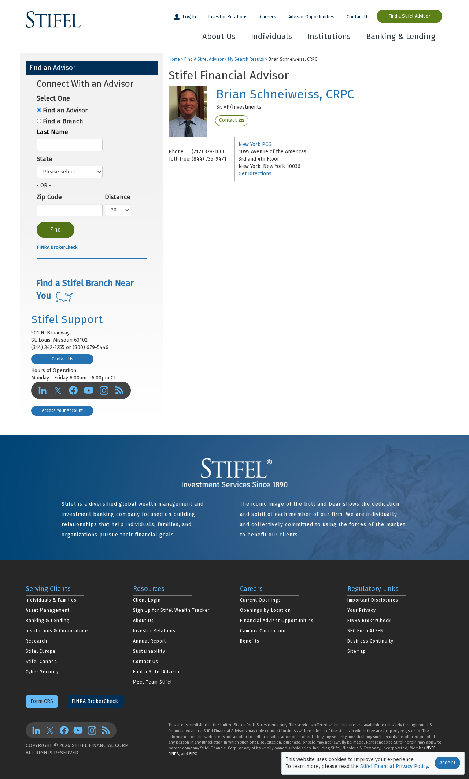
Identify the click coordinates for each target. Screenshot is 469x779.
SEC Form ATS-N (365, 630)
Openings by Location (265, 610)
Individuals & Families (51, 600)
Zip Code (49, 197)
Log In (188, 16)
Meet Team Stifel (152, 682)
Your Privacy (361, 610)
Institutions (329, 36)
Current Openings (260, 600)
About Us (219, 36)
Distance (117, 197)
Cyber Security (42, 671)
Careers (268, 16)
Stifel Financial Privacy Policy (394, 766)
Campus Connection (263, 630)
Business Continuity (370, 641)
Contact (228, 120)
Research (36, 641)
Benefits (249, 641)
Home (174, 59)
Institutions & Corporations (57, 630)
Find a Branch (63, 121)
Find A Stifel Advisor (204, 59)
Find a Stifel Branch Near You (85, 289)
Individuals (271, 36)
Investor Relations (228, 16)
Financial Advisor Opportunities (277, 620)
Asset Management (48, 610)
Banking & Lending (400, 36)
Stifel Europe (41, 651)
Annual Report (149, 641)
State (44, 159)
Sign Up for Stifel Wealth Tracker (171, 610)
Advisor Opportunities (311, 16)
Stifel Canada (41, 661)
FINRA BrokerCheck (57, 247)
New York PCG (255, 144)
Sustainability (149, 651)
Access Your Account (62, 410)
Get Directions (255, 174)
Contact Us (358, 16)
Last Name (52, 132)
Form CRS (41, 701)
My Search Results (246, 59)
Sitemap (356, 651)
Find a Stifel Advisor (409, 16)
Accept (447, 763)
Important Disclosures (372, 600)
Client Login (147, 600)
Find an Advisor (65, 110)
